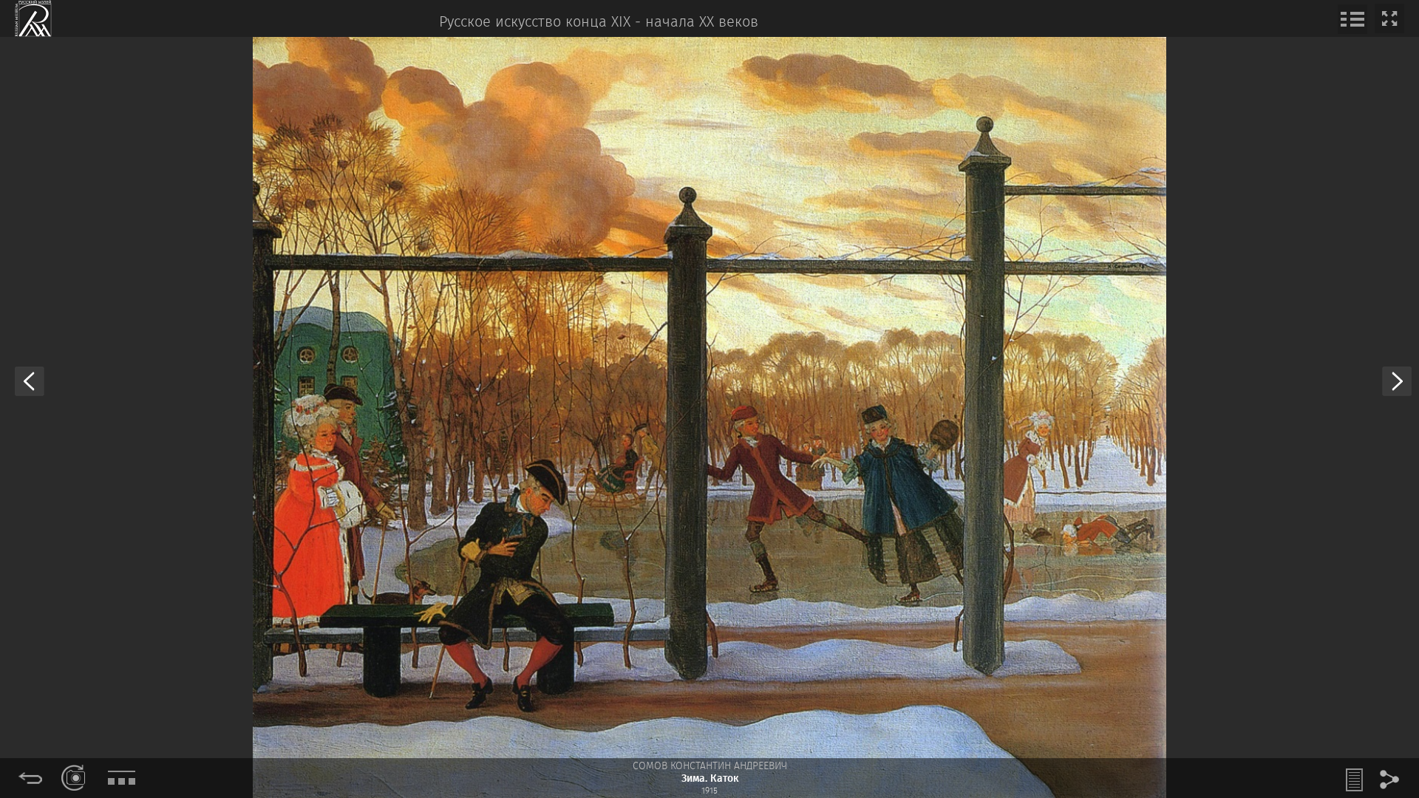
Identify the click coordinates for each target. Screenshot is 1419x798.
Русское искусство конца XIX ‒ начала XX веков (598, 22)
